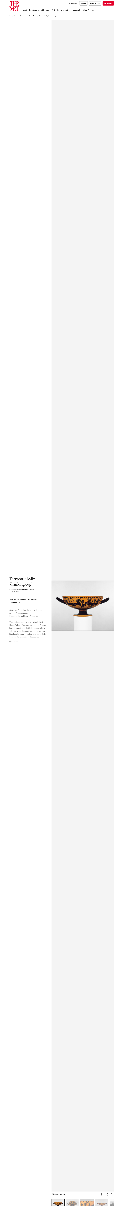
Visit (25, 10)
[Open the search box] (93, 10)
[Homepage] (14, 6)
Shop (85, 10)
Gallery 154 (15, 602)
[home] (10, 16)
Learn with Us (63, 10)
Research (76, 10)
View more (13, 642)
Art (53, 10)
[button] (83, 606)
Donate (83, 3)
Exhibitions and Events (39, 10)
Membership (95, 3)
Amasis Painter (28, 589)
